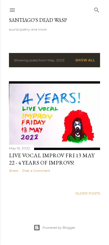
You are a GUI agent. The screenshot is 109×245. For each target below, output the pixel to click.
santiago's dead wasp (38, 20)
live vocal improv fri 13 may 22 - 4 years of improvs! (51, 159)
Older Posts (87, 193)
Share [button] (13, 170)
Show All (85, 60)
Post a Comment (36, 170)
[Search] (96, 8)
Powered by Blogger (58, 227)
